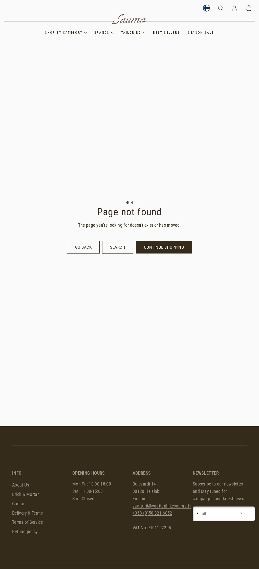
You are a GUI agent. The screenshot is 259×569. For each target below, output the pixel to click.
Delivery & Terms (27, 513)
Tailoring (131, 32)
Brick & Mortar (25, 494)
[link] (206, 8)
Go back (83, 247)
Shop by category (64, 32)
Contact (19, 503)
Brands (102, 32)
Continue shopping (164, 247)
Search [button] (117, 247)
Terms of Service (27, 522)
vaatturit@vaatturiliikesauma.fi (162, 506)
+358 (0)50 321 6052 (152, 513)
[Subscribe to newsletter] (241, 514)
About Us (20, 485)
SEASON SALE (201, 32)
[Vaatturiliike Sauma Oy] (129, 19)
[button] (220, 8)
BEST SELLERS (166, 32)
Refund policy (25, 531)
